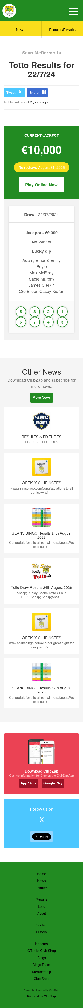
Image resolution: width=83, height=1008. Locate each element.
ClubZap (50, 996)
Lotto (41, 906)
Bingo (41, 958)
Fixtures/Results (62, 30)
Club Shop (41, 979)
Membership (41, 972)
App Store (28, 783)
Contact (41, 925)
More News (42, 397)
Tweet (11, 92)
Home (41, 874)
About (41, 913)
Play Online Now (41, 185)
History (41, 932)
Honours (41, 944)
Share (34, 92)
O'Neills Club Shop (41, 951)
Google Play (52, 783)
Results (41, 899)
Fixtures (42, 888)
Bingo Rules (42, 965)
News (20, 30)
